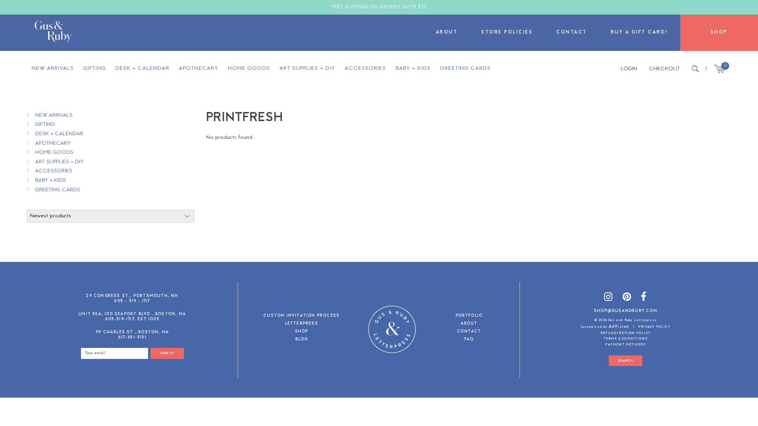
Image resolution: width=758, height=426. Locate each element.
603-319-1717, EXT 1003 (132, 319)
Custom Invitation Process (301, 316)
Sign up (167, 353)
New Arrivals (53, 68)
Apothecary (198, 68)
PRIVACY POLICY (654, 327)
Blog (301, 340)
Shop (719, 33)
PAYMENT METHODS (625, 345)
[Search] (695, 69)
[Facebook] (644, 298)
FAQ (469, 340)
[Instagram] (608, 298)
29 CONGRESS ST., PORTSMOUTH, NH (132, 296)
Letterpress (301, 324)
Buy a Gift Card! (639, 33)
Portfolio (469, 316)
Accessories (365, 68)
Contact (571, 33)
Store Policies (507, 33)
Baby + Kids (413, 68)
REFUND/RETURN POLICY (625, 333)
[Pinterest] (627, 298)
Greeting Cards (465, 68)
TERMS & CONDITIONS (626, 339)
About (447, 33)
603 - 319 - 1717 (132, 301)
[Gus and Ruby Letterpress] (53, 33)
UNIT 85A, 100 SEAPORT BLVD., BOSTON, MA (132, 314)
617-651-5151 (132, 337)
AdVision (619, 326)
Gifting (94, 68)
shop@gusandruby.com (625, 311)
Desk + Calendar (142, 68)
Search (625, 361)
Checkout (664, 68)
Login (629, 68)
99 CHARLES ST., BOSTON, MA (132, 332)
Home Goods (249, 68)
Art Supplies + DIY (307, 68)
